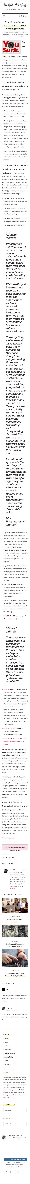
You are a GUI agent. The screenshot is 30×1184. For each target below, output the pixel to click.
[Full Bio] (6, 1097)
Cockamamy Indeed (12, 32)
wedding (6, 34)
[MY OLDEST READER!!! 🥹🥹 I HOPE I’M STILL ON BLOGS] (8, 1145)
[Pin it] (9, 857)
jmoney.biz (13, 886)
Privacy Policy (8, 1057)
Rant (22, 32)
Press (6, 1042)
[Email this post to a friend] (12, 857)
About (6, 1038)
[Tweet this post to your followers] (6, 857)
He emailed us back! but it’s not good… (15, 741)
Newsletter (7, 1049)
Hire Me (6, 1060)
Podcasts (7, 1046)
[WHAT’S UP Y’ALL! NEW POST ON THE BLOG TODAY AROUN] (8, 1153)
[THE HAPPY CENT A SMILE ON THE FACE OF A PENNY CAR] (21, 1145)
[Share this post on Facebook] (3, 857)
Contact (6, 1064)
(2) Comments (12, 37)
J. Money (9, 1008)
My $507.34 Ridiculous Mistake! (15, 921)
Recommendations (10, 1053)
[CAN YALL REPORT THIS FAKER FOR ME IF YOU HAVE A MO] (21, 1153)
